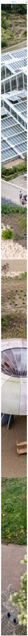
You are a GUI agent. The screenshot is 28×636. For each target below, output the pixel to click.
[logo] (14, 2)
